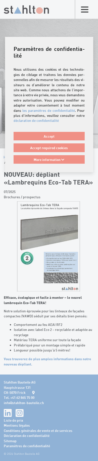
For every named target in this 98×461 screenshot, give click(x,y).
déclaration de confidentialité (36, 120)
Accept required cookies (49, 147)
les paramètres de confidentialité (48, 110)
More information (47, 159)
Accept (49, 136)
